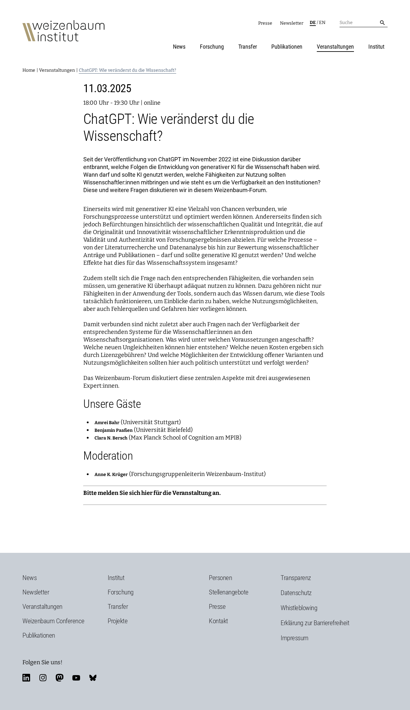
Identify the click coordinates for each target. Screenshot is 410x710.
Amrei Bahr (106, 422)
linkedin (26, 678)
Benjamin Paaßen (113, 430)
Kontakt (218, 621)
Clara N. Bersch (110, 438)
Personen (220, 578)
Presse (265, 23)
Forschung (212, 46)
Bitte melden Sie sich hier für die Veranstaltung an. (152, 492)
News (179, 46)
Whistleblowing (299, 608)
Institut (376, 46)
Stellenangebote (229, 592)
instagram (43, 678)
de (313, 22)
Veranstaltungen (335, 46)
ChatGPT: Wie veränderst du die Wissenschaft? (127, 70)
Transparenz (296, 578)
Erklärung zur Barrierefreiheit (315, 623)
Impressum (294, 638)
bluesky (93, 678)
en (322, 22)
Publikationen (286, 46)
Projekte (117, 621)
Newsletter (291, 23)
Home (28, 70)
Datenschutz (296, 593)
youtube (76, 678)
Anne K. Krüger (111, 474)
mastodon (59, 678)
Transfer (247, 46)
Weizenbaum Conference (53, 621)
